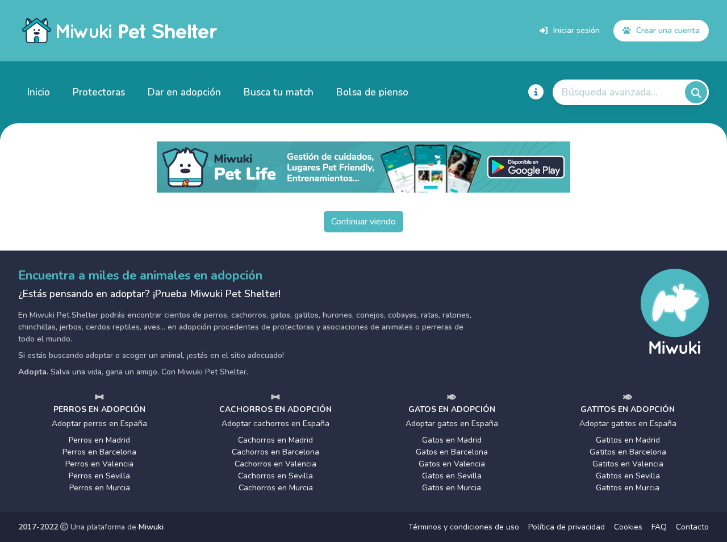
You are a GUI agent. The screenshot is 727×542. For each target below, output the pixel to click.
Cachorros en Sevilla (275, 475)
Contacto (692, 527)
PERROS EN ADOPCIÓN (99, 409)
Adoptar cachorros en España (275, 423)
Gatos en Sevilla (452, 475)
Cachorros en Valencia (275, 463)
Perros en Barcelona (99, 452)
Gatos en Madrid (452, 440)
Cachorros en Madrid (275, 440)
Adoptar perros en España (99, 423)
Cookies (628, 527)
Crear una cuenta (668, 30)
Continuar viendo (363, 221)
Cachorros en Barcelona (275, 452)
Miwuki (151, 527)
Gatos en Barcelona (452, 452)
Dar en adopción (184, 92)
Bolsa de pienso (372, 92)
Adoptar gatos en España (452, 423)
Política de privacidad (566, 527)
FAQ (659, 527)
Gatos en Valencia (452, 463)
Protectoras (99, 92)
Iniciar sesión (576, 30)
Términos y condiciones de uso (463, 527)
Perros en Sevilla (99, 475)
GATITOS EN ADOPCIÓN (627, 409)
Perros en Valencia (99, 463)
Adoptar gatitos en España (627, 423)
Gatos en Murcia (451, 487)
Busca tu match (279, 92)
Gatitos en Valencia (627, 463)
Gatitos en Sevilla (628, 475)
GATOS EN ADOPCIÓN (451, 409)
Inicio (38, 92)
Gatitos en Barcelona (628, 452)
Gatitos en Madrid (628, 440)
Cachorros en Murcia (276, 487)
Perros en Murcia (99, 487)
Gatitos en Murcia (627, 487)
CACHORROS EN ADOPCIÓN (275, 409)
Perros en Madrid (99, 440)
